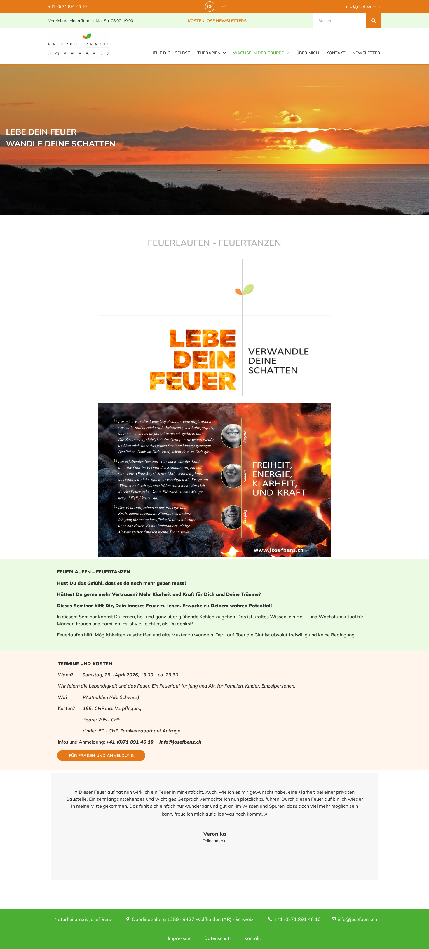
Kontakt (336, 52)
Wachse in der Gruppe (258, 52)
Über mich (307, 52)
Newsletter (366, 52)
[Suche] (373, 20)
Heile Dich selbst (170, 52)
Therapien (208, 52)
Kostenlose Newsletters (217, 20)
